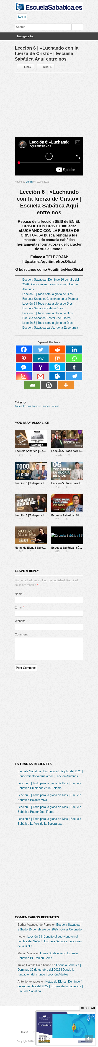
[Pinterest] (24, 358)
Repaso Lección (41, 406)
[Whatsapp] (74, 358)
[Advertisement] (49, 106)
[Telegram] (74, 376)
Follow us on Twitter (33, 1023)
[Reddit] (57, 349)
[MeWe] (41, 358)
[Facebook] (24, 349)
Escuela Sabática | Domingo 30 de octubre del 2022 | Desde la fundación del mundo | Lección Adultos (49, 969)
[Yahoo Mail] (41, 367)
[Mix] (57, 358)
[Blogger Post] (49, 385)
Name (19, 594)
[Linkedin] (74, 349)
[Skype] (57, 367)
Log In (22, 16)
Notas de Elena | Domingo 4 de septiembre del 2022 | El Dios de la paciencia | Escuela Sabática (50, 986)
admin (29, 181)
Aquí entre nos (23, 406)
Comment (21, 634)
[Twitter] (41, 349)
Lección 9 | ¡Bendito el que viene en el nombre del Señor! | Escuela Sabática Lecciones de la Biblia (50, 941)
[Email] (32, 385)
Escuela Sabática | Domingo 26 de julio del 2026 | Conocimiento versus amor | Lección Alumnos (50, 284)
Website (20, 621)
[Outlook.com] (57, 376)
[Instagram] (24, 376)
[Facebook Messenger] (24, 367)
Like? (27, 67)
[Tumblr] (74, 367)
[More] (66, 385)
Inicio (24, 1032)
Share (47, 67)
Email (18, 607)
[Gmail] (41, 376)
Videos (55, 406)
